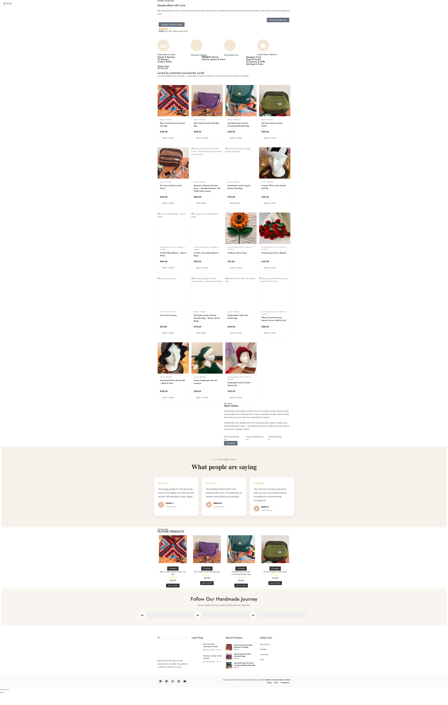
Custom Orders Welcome (267, 54)
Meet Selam (231, 406)
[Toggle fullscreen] (3, 689)
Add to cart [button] (168, 138)
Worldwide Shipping (199, 55)
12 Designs (163, 59)
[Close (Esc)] (8, 689)
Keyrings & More (254, 64)
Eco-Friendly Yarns (231, 55)
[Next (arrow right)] (3, 692)
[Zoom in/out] (1, 689)
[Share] (6, 689)
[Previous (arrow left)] (1, 692)
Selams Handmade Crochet (277, 680)
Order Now (163, 66)
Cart (262, 659)
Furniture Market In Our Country (212, 657)
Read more (201, 203)
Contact (56, 4)
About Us (35, 4)
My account (265, 644)
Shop (46, 4)
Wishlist (263, 649)
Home (25, 4)
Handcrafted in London (166, 54)
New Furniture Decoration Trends (210, 645)
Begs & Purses (253, 59)
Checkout (264, 654)
